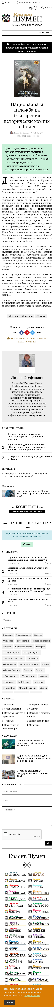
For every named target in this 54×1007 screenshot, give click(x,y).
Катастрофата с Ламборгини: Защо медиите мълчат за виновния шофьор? (24, 474)
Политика (33, 658)
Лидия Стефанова (21, 133)
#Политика (9, 682)
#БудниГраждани (27, 688)
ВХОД (28, 544)
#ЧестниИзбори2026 (13, 658)
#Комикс (40, 316)
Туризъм (9, 720)
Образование (9, 664)
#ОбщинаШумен (11, 652)
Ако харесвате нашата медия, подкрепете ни (28, 339)
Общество (8, 641)
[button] (43, 32)
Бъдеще (40, 670)
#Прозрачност (10, 676)
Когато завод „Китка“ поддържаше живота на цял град (32, 773)
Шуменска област (23, 646)
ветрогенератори (41, 641)
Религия (28, 670)
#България (27, 316)
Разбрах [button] (9, 1002)
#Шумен (7, 646)
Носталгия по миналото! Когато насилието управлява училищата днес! (33, 493)
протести (38, 682)
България (8, 635)
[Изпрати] (48, 843)
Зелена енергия (12, 708)
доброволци (23, 641)
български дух (23, 635)
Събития (33, 708)
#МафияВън (9, 688)
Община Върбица (11, 670)
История (40, 646)
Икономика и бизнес (39, 720)
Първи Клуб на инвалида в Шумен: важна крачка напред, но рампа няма (34, 758)
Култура (25, 44)
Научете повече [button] (32, 995)
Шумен (43, 688)
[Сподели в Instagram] (27, 332)
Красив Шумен (27, 855)
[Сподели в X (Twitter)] (32, 332)
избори (45, 664)
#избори (44, 676)
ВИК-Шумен (24, 682)
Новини (15, 44)
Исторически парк (29, 664)
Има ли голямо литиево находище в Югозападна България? (31, 743)
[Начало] (8, 44)
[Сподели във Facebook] (21, 332)
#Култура (13, 316)
